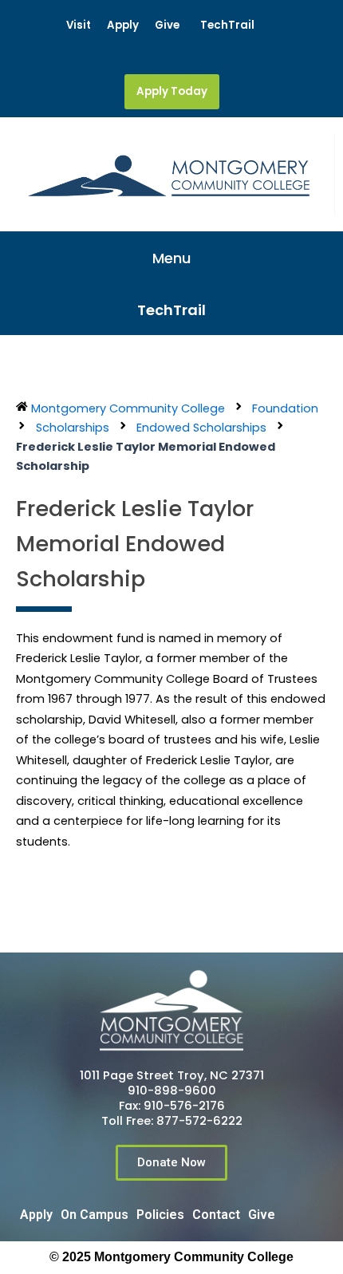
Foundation (285, 408)
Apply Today (171, 91)
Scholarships (72, 428)
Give (167, 25)
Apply (123, 25)
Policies (160, 1214)
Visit (78, 25)
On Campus (94, 1214)
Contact (216, 1214)
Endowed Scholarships (201, 428)
